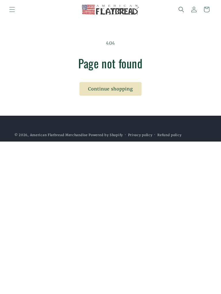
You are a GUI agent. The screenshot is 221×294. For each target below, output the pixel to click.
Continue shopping (110, 89)
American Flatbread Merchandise (59, 135)
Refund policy (169, 135)
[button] (12, 9)
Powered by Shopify (106, 135)
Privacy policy (140, 135)
